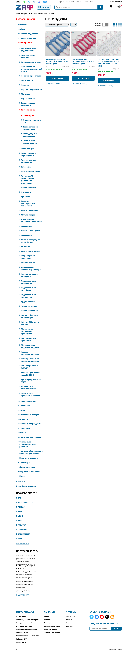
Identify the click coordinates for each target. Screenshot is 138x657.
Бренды (62, 2)
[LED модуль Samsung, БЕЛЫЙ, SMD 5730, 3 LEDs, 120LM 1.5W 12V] (108, 43)
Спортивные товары (29, 415)
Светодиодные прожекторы (30, 135)
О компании (21, 616)
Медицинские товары (29, 471)
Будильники (27, 80)
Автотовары (25, 406)
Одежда (23, 24)
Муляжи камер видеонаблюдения (30, 346)
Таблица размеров (52, 633)
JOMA (20, 520)
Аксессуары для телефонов (28, 161)
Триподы (25, 196)
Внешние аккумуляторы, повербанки (28, 203)
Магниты (25, 94)
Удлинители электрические (28, 387)
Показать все (22, 543)
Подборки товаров (27, 486)
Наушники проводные (31, 89)
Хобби (22, 410)
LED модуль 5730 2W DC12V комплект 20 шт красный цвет (83, 61)
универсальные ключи (24, 581)
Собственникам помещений (27, 636)
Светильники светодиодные (30, 141)
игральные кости (22, 562)
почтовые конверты (24, 575)
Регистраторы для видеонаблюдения (30, 360)
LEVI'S (20, 516)
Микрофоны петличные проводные (27, 331)
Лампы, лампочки (29, 210)
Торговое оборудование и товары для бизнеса (31, 452)
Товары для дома (27, 38)
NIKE (20, 511)
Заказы (69, 620)
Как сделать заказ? (24, 623)
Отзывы (86, 2)
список (120, 24)
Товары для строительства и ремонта (27, 444)
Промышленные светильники (30, 128)
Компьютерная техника (28, 56)
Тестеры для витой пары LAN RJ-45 (30, 373)
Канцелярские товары (30, 437)
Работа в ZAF (21, 639)
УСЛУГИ (21, 481)
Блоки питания (28, 262)
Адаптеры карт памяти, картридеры (31, 268)
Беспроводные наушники (28, 104)
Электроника (32, 14)
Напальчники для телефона (29, 275)
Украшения (24, 428)
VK (97, 617)
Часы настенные (29, 306)
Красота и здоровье (28, 33)
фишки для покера (23, 591)
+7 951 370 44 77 (116, 2)
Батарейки (26, 167)
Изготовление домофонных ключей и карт (31, 69)
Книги (22, 476)
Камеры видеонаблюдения (30, 353)
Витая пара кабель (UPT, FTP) (30, 366)
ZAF (19, 498)
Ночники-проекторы (31, 76)
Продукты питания (28, 458)
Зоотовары (24, 462)
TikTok (107, 617)
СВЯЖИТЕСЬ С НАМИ (52, 626)
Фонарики (26, 192)
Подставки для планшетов (28, 295)
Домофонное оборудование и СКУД (31, 220)
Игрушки (23, 419)
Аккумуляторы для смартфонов (30, 241)
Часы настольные (29, 310)
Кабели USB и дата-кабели (30, 323)
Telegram (91, 617)
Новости (47, 620)
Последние (48, 623)
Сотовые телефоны (30, 231)
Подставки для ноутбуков (28, 289)
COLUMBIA (22, 529)
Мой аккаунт (71, 616)
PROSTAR (22, 525)
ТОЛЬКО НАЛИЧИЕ (105, 24)
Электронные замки (31, 171)
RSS (112, 617)
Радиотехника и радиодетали (29, 49)
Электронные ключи (31, 62)
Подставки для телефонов (28, 282)
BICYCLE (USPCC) (25, 502)
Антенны (25, 247)
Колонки (25, 85)
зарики (32, 558)
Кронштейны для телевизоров (29, 316)
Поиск (46, 616)
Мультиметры (28, 215)
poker (22, 555)
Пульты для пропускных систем (30, 394)
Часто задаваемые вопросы (27, 620)
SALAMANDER (24, 534)
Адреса (69, 623)
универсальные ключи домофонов (24, 585)
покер (34, 571)
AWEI (20, 538)
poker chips (30, 555)
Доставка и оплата (24, 626)
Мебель (23, 433)
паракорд (21, 568)
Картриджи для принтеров (28, 339)
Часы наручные (28, 187)
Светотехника (42, 14)
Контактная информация (26, 629)
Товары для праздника (30, 424)
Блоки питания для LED (32, 121)
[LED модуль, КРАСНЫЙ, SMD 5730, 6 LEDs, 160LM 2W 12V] (83, 43)
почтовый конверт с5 (24, 578)
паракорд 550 (23, 571)
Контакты (93, 2)
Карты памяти (28, 98)
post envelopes (22, 558)
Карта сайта (21, 642)
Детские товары (27, 467)
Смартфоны (26, 226)
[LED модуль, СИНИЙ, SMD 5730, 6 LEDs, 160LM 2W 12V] (57, 43)
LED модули (28, 115)
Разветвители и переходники (28, 154)
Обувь (22, 29)
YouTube (102, 617)
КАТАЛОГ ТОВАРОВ (21, 14)
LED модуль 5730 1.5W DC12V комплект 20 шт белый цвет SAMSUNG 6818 (108, 62)
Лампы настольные (30, 251)
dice (17, 555)
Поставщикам (22, 633)
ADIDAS (21, 507)
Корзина (69, 626)
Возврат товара (50, 629)
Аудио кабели (28, 301)
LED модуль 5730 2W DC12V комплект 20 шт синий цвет (57, 61)
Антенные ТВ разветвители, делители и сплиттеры (28, 179)
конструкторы (25, 565)
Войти (111, 9)
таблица (115, 24)
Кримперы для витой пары (31, 380)
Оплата (78, 2)
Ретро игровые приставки (28, 257)
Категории (70, 2)
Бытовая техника (27, 401)
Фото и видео (27, 148)
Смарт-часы (26, 235)
